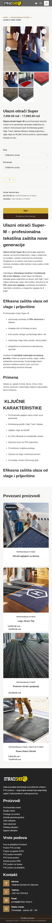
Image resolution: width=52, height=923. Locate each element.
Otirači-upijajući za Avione (26, 556)
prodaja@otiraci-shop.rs (21, 902)
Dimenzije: (7, 162)
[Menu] (46, 3)
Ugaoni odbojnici (10, 830)
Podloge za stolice (11, 814)
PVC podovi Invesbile (12, 854)
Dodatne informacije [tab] (25, 216)
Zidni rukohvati (9, 824)
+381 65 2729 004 (19, 893)
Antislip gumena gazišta (13, 817)
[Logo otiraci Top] (26, 590)
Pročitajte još (26, 562)
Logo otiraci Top (26, 621)
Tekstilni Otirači (35, 747)
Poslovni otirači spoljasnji (26, 686)
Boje (5, 150)
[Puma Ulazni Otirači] (26, 720)
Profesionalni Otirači (26, 196)
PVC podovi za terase (12, 864)
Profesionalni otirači (12, 807)
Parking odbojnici (10, 827)
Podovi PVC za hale (11, 848)
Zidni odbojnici (9, 820)
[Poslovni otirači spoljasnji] (26, 655)
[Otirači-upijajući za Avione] (26, 525)
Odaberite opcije (37, 628)
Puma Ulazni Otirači (26, 751)
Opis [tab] (25, 211)
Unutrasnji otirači (20, 199)
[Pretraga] (41, 3)
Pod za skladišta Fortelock (15, 844)
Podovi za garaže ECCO (13, 851)
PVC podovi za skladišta (13, 867)
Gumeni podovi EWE (12, 861)
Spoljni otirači (9, 811)
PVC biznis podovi (11, 857)
